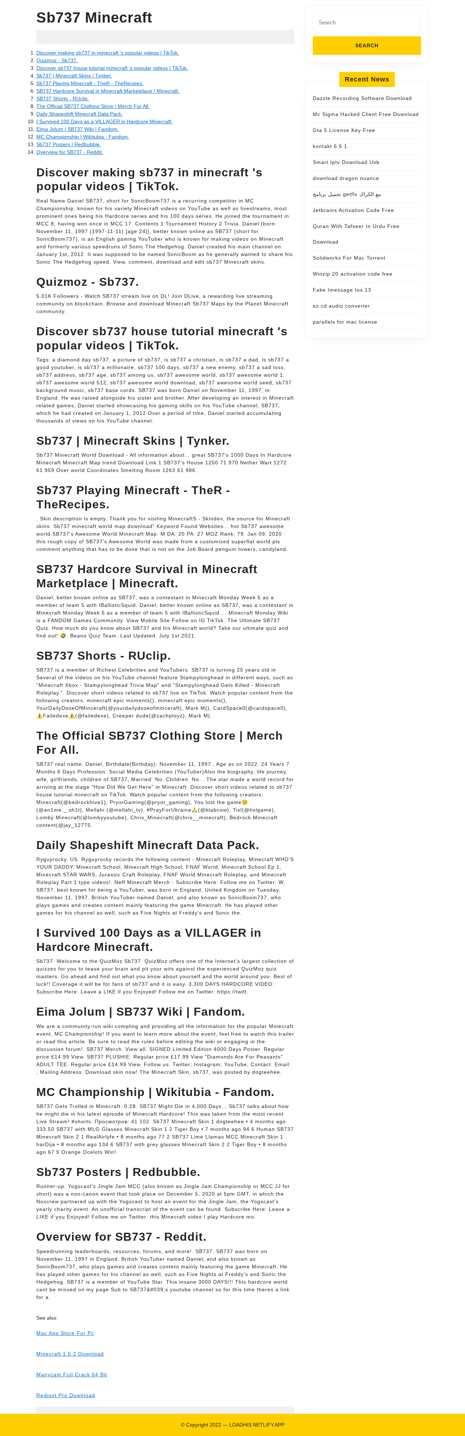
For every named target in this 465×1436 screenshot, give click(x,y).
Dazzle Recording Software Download (362, 98)
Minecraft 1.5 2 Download (70, 1354)
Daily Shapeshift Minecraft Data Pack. (79, 114)
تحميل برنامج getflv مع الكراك (347, 194)
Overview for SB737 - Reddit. (69, 152)
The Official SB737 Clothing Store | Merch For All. (93, 106)
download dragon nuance (346, 178)
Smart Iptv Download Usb (346, 162)
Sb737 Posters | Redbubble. (68, 144)
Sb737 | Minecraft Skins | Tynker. (74, 76)
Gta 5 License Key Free (344, 130)
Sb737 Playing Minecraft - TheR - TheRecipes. (89, 83)
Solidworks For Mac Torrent (349, 258)
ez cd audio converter (341, 306)
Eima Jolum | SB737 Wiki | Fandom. (77, 129)
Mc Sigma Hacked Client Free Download (366, 114)
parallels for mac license (345, 322)
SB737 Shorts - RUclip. (62, 98)
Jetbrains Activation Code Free (353, 210)
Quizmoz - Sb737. (57, 60)
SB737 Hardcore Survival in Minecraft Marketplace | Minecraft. (107, 91)
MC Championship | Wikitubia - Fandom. (82, 137)
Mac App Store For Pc (65, 1333)
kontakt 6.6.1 (330, 146)
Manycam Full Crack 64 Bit (71, 1374)
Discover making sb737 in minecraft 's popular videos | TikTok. (107, 53)
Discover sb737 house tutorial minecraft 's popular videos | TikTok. (112, 68)
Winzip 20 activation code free (353, 274)
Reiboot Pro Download (65, 1395)
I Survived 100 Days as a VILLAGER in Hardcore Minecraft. (104, 121)
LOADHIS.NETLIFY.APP (256, 1425)
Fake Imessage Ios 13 (342, 290)
